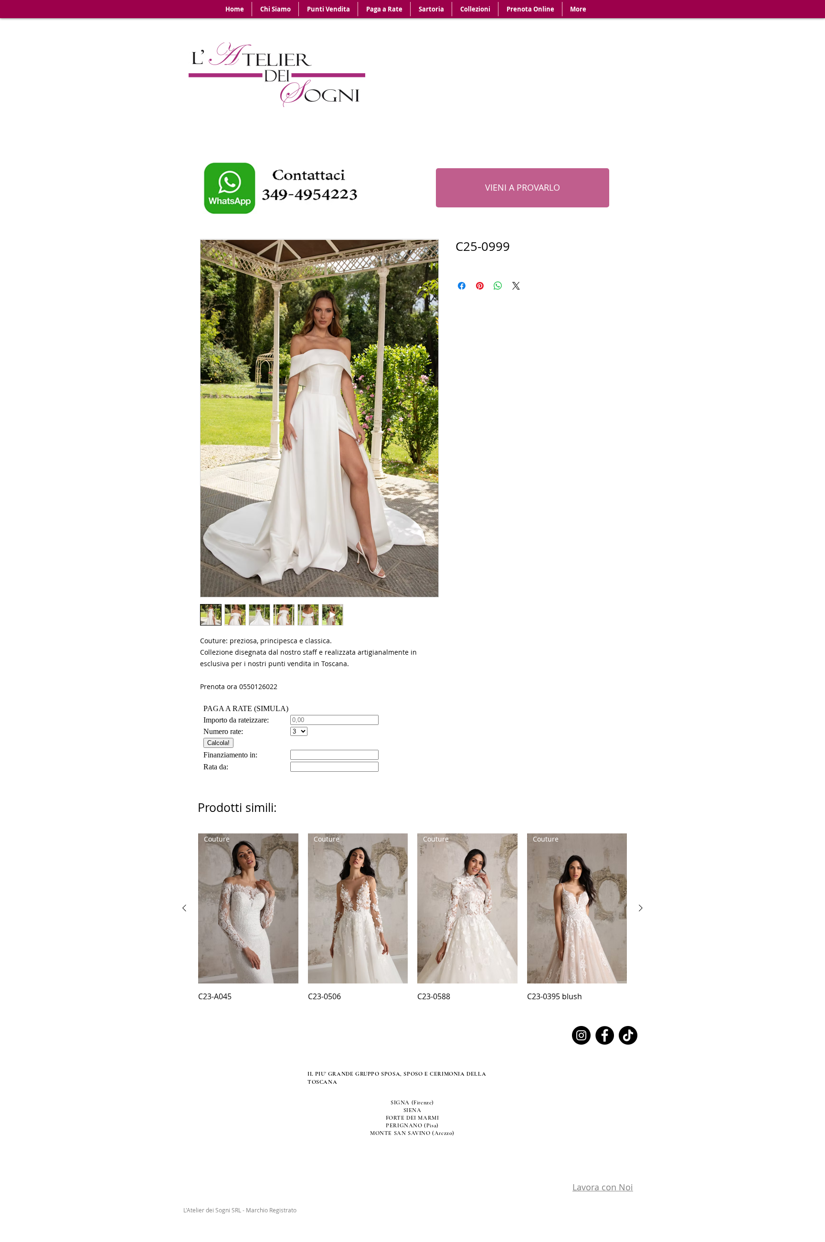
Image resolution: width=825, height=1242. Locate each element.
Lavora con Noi (602, 1187)
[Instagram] (581, 1035)
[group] (412, 918)
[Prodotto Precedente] (184, 908)
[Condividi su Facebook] (461, 286)
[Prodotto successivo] (640, 908)
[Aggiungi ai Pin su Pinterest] (480, 286)
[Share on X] (516, 286)
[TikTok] (628, 1035)
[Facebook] (604, 1035)
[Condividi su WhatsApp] (498, 286)
